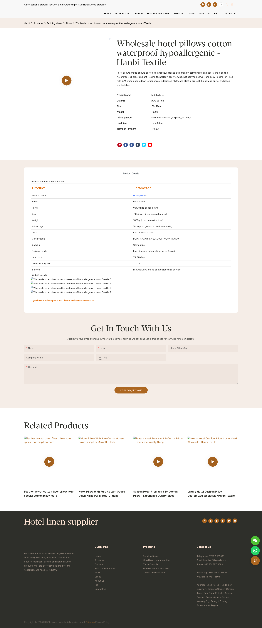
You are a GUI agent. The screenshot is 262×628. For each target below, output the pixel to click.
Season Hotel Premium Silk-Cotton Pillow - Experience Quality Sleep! (155, 493)
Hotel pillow (139, 195)
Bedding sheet (54, 23)
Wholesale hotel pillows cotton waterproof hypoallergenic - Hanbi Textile (113, 23)
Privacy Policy (102, 622)
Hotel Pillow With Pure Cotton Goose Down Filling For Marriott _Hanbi (102, 493)
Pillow (69, 23)
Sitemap (90, 622)
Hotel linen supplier (61, 522)
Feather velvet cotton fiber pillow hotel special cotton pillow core (49, 493)
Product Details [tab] (131, 173)
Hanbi (27, 23)
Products (38, 23)
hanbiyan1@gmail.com (214, 560)
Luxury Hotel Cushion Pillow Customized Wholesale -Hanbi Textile (211, 493)
